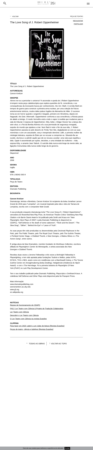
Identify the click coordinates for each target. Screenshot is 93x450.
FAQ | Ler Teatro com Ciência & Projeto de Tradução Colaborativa (36, 309)
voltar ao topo (59, 344)
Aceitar (67, 448)
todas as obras (37, 344)
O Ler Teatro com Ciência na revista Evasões (28, 319)
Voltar (15, 16)
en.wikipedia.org (16, 292)
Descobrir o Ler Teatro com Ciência (24, 315)
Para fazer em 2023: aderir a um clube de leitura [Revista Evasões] (37, 326)
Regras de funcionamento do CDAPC (25, 305)
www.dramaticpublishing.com (21, 284)
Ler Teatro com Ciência (19, 312)
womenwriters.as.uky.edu (20, 287)
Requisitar (78, 21)
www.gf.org (14, 290)
